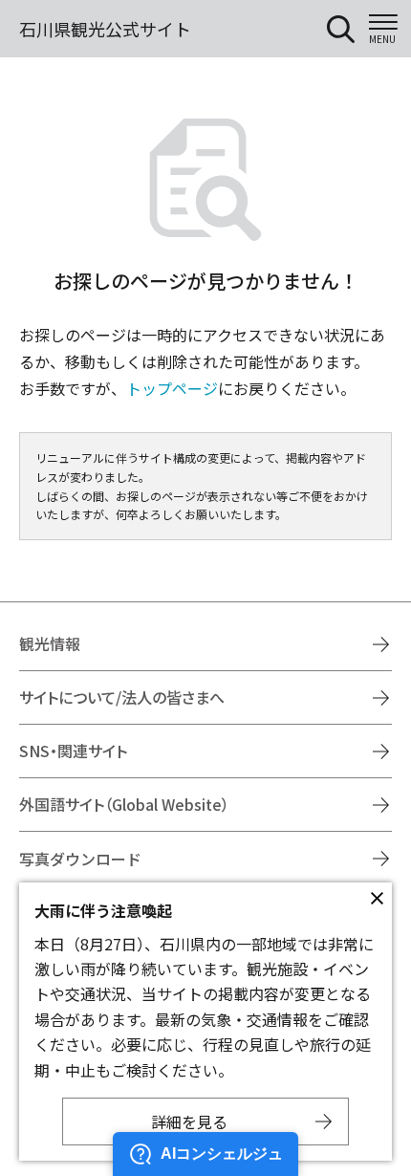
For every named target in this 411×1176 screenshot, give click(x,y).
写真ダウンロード (80, 858)
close (376, 897)
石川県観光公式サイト (105, 28)
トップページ (172, 388)
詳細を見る (189, 1121)
